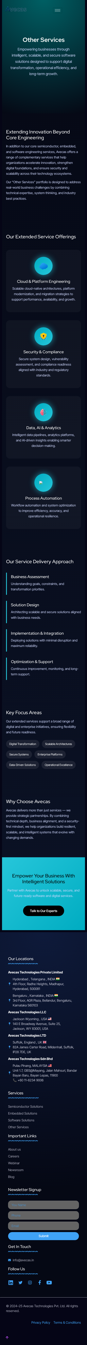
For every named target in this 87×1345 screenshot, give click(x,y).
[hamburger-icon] (57, 10)
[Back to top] (7, 1338)
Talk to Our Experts (43, 911)
